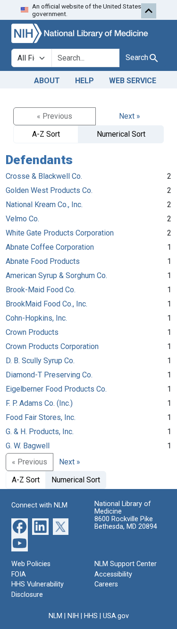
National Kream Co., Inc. (44, 204)
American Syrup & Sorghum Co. (56, 275)
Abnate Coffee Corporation (50, 247)
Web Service (132, 80)
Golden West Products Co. (49, 190)
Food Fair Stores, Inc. (41, 417)
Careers (106, 584)
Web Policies (31, 564)
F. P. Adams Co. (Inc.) (39, 403)
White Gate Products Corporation (60, 232)
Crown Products (32, 332)
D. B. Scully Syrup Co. (40, 360)
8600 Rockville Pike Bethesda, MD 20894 (125, 523)
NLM (55, 616)
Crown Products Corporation (52, 346)
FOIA (18, 574)
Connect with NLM (39, 505)
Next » (129, 116)
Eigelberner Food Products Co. (56, 388)
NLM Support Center (125, 564)
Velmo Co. (22, 218)
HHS (91, 616)
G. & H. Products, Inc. (40, 431)
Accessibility (113, 574)
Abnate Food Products (43, 261)
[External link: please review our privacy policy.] (19, 526)
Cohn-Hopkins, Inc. (36, 318)
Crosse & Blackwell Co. (44, 176)
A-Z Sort (46, 134)
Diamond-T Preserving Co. (49, 374)
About (47, 80)
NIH (73, 616)
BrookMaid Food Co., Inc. (46, 303)
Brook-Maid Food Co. (41, 289)
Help (84, 80)
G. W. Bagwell (28, 445)
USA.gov (116, 616)
